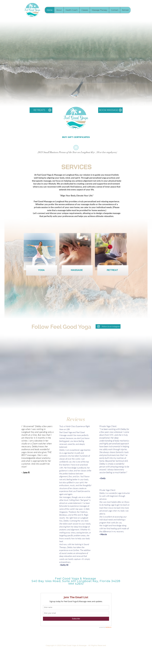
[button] (84, 10)
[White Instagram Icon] (98, 326)
